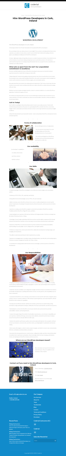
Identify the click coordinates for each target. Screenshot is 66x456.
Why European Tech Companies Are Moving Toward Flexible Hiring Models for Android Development (20, 435)
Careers (36, 409)
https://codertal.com (39, 380)
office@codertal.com (42, 371)
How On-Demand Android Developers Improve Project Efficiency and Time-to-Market (19, 427)
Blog (35, 407)
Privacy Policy (38, 414)
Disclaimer (37, 417)
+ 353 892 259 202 (48, 368)
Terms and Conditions (40, 412)
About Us (36, 400)
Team (35, 402)
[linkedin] (35, 424)
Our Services (37, 397)
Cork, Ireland (40, 375)
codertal (35, 4)
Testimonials (37, 404)
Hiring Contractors (14, 424)
